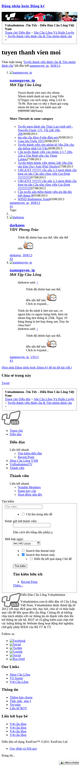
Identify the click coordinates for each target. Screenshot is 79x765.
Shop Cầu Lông (20, 674)
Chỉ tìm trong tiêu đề (38, 514)
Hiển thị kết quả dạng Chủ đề (52, 559)
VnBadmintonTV (21, 464)
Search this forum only (40, 555)
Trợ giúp (15, 704)
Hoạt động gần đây (30, 494)
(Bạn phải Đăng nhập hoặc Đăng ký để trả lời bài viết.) (37, 367)
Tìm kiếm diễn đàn (30, 453)
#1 (11, 206)
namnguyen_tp (39, 65)
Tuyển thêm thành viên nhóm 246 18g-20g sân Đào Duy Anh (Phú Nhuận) (45, 164)
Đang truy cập (27, 491)
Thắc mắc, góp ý (20, 701)
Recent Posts (26, 457)
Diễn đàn (15, 434)
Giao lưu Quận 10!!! (31, 141)
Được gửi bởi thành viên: (21, 521)
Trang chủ (16, 430)
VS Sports (16, 678)
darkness (17, 225)
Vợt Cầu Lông (19, 682)
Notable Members (29, 487)
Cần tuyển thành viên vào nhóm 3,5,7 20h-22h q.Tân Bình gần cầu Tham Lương (45, 155)
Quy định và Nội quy (23, 748)
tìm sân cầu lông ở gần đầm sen (38, 137)
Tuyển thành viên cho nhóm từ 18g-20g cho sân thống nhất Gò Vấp (46, 146)
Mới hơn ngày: (14, 539)
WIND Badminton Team (34, 199)
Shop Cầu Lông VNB (24, 460)
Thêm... (18, 585)
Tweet (6, 383)
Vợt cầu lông (18, 724)
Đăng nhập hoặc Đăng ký (23, 6)
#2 (11, 259)
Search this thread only (40, 550)
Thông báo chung (21, 697)
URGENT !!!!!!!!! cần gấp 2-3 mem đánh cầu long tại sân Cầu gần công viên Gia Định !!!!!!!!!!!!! (47, 173)
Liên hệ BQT (18, 708)
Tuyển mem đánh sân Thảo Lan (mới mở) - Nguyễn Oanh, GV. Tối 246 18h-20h (45, 130)
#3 (11, 360)
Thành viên (17, 468)
